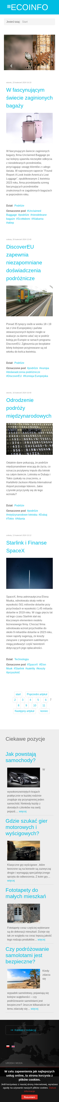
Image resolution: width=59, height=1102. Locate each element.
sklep (11, 222)
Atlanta (21, 518)
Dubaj (43, 514)
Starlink (19, 668)
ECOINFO (29, 7)
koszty (41, 668)
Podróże (19, 205)
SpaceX (33, 664)
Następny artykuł (24, 711)
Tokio (11, 518)
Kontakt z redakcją (25, 1030)
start (18, 694)
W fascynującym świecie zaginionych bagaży (29, 98)
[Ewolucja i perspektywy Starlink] (29, 573)
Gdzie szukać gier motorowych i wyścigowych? (27, 827)
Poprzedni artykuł (37, 694)
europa (45, 368)
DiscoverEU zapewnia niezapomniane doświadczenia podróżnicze (24, 262)
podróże (24, 214)
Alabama (38, 218)
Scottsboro (24, 218)
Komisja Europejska (36, 376)
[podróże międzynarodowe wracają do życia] (29, 438)
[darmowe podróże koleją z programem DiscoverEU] (29, 300)
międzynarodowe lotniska (22, 514)
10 (34, 705)
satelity (31, 668)
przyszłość (14, 672)
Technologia (21, 659)
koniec (44, 711)
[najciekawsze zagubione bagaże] (29, 128)
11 (43, 705)
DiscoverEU (15, 376)
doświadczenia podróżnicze (24, 372)
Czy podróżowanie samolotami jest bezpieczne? (27, 955)
